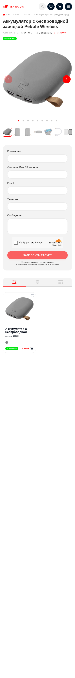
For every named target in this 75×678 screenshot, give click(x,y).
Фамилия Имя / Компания (22, 167)
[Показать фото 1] (18, 121)
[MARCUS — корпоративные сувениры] (13, 6)
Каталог (11, 14)
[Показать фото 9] (56, 121)
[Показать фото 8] (52, 121)
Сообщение (14, 215)
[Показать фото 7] (47, 121)
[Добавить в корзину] (32, 348)
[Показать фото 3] (28, 121)
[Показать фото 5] (37, 121)
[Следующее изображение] (67, 79)
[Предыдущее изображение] (8, 79)
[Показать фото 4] (33, 121)
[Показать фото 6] (42, 121)
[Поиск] (42, 6)
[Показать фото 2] (23, 121)
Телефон (12, 199)
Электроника (21, 14)
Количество (14, 151)
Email (10, 183)
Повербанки (31, 14)
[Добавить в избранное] (32, 296)
